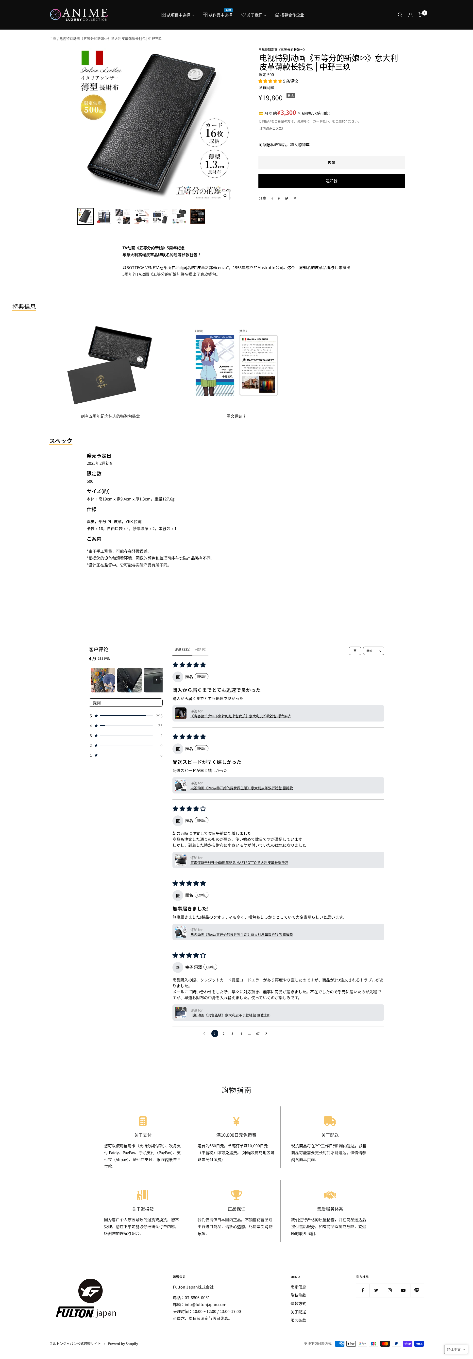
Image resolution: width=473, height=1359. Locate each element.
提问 (97, 702)
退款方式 (298, 1303)
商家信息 (298, 1287)
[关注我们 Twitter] (376, 1290)
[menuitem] (177, 14)
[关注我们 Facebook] (363, 1290)
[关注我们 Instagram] (390, 1290)
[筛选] (355, 651)
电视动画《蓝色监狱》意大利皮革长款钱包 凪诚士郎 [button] (230, 1015)
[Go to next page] (267, 1033)
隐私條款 (298, 1295)
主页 (52, 38)
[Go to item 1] (103, 680)
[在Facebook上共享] (272, 198)
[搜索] (400, 15)
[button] (270, 81)
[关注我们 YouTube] (403, 1290)
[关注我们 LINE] (417, 1290)
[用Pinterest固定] (279, 198)
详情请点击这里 (270, 128)
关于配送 (298, 1312)
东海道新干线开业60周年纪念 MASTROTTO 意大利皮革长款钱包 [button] (239, 862)
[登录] (410, 15)
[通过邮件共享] (294, 198)
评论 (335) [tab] (182, 649)
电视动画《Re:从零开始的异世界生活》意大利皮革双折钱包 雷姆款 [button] (241, 787)
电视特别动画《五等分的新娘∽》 (282, 49)
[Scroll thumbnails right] (157, 680)
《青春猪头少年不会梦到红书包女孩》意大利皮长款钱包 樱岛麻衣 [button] (240, 715)
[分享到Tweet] (287, 198)
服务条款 (298, 1320)
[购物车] (421, 14)
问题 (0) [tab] (200, 649)
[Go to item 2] (129, 680)
